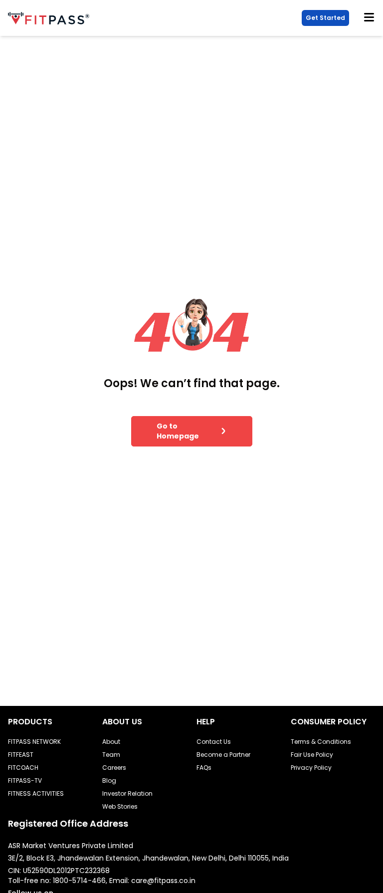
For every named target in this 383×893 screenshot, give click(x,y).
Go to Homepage (178, 431)
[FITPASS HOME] (50, 18)
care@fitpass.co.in (163, 881)
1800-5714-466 (79, 881)
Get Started (325, 17)
